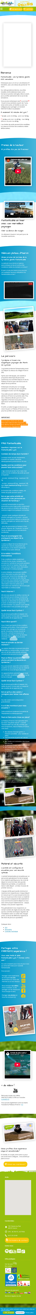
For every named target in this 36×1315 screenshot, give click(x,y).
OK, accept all (9, 1312)
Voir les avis (9, 1264)
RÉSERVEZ (16, 9)
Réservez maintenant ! (16, 1164)
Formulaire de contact (18, 1240)
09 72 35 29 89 (12, 1236)
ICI (15, 997)
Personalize (20, 1312)
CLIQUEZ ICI (5, 1099)
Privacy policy (30, 1312)
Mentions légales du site (13, 1296)
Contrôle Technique (11, 931)
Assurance (8, 929)
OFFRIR (29, 9)
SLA (6, 927)
